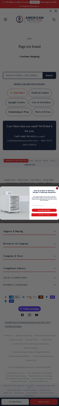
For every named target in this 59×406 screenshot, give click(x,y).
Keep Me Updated (44, 210)
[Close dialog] (57, 188)
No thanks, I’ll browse (44, 214)
